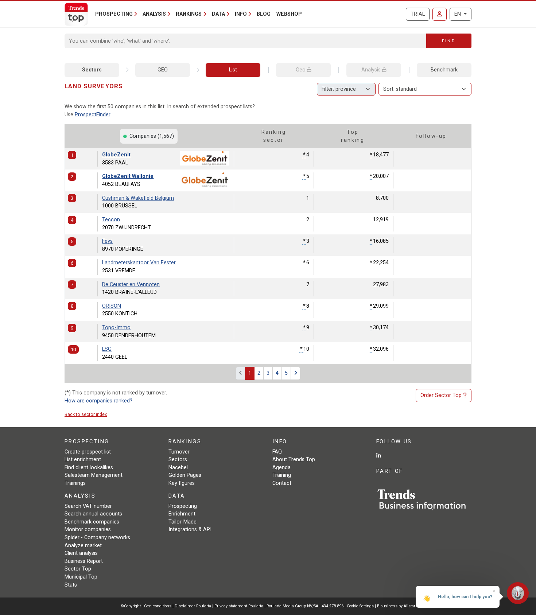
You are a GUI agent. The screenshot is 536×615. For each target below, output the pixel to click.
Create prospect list (88, 452)
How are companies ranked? (98, 401)
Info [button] (241, 14)
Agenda (281, 467)
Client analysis (81, 553)
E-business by (396, 606)
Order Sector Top (441, 395)
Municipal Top (81, 577)
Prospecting (182, 506)
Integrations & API (189, 529)
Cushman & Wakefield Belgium (138, 198)
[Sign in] (439, 14)
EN (458, 14)
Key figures (181, 483)
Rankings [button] (189, 14)
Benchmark (444, 70)
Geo (301, 70)
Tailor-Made (182, 522)
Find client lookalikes (89, 467)
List (233, 70)
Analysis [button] (154, 14)
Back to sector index (86, 414)
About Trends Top (293, 459)
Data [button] (218, 14)
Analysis (371, 70)
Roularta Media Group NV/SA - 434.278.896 (306, 606)
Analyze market (83, 545)
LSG (107, 349)
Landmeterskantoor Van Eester (139, 263)
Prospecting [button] (114, 14)
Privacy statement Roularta (238, 606)
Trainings (75, 483)
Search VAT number (88, 506)
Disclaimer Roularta (193, 606)
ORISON (111, 306)
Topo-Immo (116, 327)
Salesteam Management (94, 475)
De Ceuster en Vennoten (131, 284)
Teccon (111, 220)
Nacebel (178, 467)
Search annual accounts (93, 514)
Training (281, 475)
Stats (71, 585)
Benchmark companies (92, 522)
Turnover (179, 452)
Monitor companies (88, 529)
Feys (107, 241)
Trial (418, 14)
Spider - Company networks (97, 537)
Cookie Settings (361, 606)
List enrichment (83, 459)
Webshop (289, 14)
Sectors (92, 70)
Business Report (84, 561)
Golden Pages (184, 475)
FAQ (277, 452)
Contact (281, 483)
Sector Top (78, 569)
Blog (264, 14)
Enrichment (181, 514)
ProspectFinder (92, 115)
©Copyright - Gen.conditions (146, 606)
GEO (163, 70)
